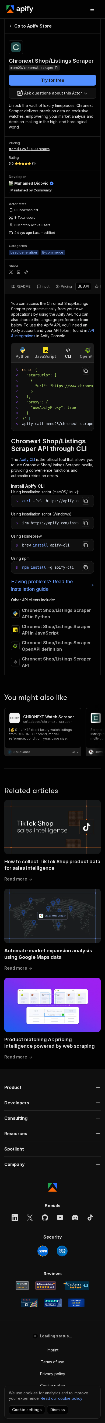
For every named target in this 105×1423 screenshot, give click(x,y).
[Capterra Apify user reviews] (76, 1285)
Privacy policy (52, 1373)
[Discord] (75, 1217)
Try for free (52, 80)
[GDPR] (42, 1251)
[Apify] (19, 9)
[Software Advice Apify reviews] (45, 1285)
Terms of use (52, 1362)
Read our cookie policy (61, 1398)
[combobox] (52, 93)
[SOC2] (62, 1251)
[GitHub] (45, 1217)
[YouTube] (60, 1217)
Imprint (52, 1350)
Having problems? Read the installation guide (42, 585)
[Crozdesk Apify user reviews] (76, 1303)
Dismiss (57, 1409)
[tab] (21, 286)
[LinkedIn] (14, 1217)
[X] (30, 1217)
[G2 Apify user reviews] (29, 1303)
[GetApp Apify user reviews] (22, 1285)
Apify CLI (27, 459)
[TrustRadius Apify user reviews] (53, 1303)
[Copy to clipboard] (85, 371)
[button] (52, 1087)
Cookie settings (27, 1409)
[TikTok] (90, 1217)
